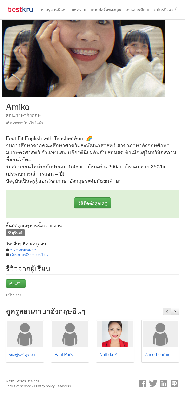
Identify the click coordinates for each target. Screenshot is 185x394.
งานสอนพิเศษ (137, 9)
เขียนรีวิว (16, 283)
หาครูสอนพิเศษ (54, 9)
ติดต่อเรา (64, 385)
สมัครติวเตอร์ (165, 9)
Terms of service (18, 385)
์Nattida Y (108, 354)
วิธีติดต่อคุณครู (92, 203)
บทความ (79, 9)
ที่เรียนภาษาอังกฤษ (24, 249)
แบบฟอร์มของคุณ (106, 9)
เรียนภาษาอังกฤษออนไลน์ (29, 254)
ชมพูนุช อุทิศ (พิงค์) (27, 354)
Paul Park (63, 354)
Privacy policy (44, 385)
